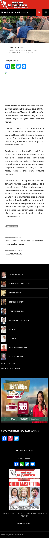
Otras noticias (16, 47)
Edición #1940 (8, 513)
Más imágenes (24, 524)
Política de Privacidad (11, 369)
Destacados (12, 226)
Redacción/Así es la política (21, 53)
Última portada (24, 450)
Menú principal (45, 12)
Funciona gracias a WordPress (12, 535)
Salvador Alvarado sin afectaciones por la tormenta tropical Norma (24, 240)
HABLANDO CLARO (13, 252)
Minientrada (14, 51)
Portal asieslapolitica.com (15, 12)
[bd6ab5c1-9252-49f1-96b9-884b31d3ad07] (24, 400)
